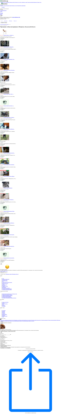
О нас (40, 2)
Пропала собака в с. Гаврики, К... (9, 35)
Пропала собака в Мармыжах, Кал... (9, 59)
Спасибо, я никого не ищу (11, 331)
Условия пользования (44, 320)
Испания (3, 315)
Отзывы (38, 2)
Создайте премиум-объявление (7, 297)
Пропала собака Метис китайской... (9, 164)
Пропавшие (4, 24)
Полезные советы (9, 5)
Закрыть (2, 323)
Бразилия (3, 311)
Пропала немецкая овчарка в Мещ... (9, 211)
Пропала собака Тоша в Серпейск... (9, 117)
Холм (3, 304)
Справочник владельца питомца (7, 282)
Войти (1, 11)
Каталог (4, 2)
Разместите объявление (5, 279)
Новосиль (3, 305)
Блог (20, 2)
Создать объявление (3, 10)
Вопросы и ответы (3, 5)
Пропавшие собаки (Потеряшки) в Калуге (12, 274)
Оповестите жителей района (6, 296)
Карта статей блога (5, 283)
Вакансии (35, 2)
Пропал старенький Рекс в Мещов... (9, 176)
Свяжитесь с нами (24, 2)
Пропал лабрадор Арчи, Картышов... (9, 70)
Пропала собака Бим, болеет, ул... (9, 105)
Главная (1, 2)
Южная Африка (4, 314)
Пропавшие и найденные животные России (7, 320)
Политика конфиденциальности (36, 320)
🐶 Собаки (7, 24)
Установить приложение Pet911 (7, 288)
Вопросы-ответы (12, 2)
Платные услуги (17, 2)
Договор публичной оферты (52, 320)
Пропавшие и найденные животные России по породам (22, 320)
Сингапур (3, 313)
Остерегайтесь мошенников (21, 5)
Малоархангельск (5, 303)
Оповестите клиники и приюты (7, 294)
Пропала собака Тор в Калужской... (9, 234)
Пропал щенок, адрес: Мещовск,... (9, 199)
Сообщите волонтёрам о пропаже (7, 295)
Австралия (3, 310)
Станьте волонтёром (30, 2)
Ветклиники (7, 2)
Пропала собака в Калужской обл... (9, 246)
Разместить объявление (4, 331)
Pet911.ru (1, 24)
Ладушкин (3, 306)
